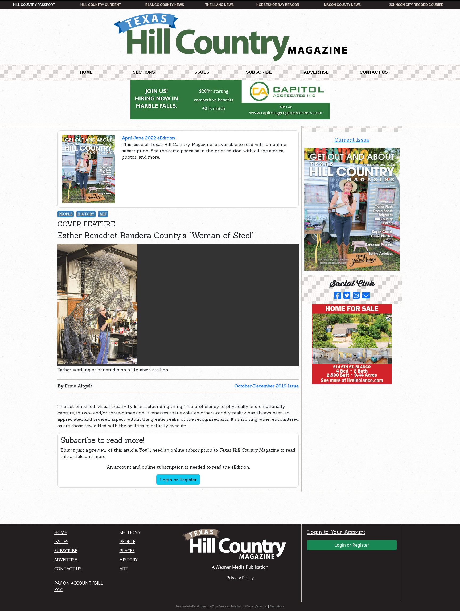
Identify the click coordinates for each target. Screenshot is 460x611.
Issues (201, 72)
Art (103, 214)
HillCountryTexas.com (255, 606)
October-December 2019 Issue (267, 386)
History (86, 214)
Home (86, 72)
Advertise (316, 72)
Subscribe (259, 72)
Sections (144, 72)
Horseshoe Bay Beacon (277, 5)
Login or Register (178, 479)
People (66, 214)
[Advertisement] (344, 421)
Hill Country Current (100, 5)
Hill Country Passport (34, 5)
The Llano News (219, 5)
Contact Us (374, 72)
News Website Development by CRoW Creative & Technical (208, 606)
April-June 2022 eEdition (148, 138)
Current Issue (351, 139)
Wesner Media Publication (242, 567)
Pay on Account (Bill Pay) (78, 586)
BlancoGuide (277, 606)
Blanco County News (164, 5)
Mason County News (342, 5)
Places (127, 551)
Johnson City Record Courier (416, 5)
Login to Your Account (336, 532)
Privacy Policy (240, 578)
